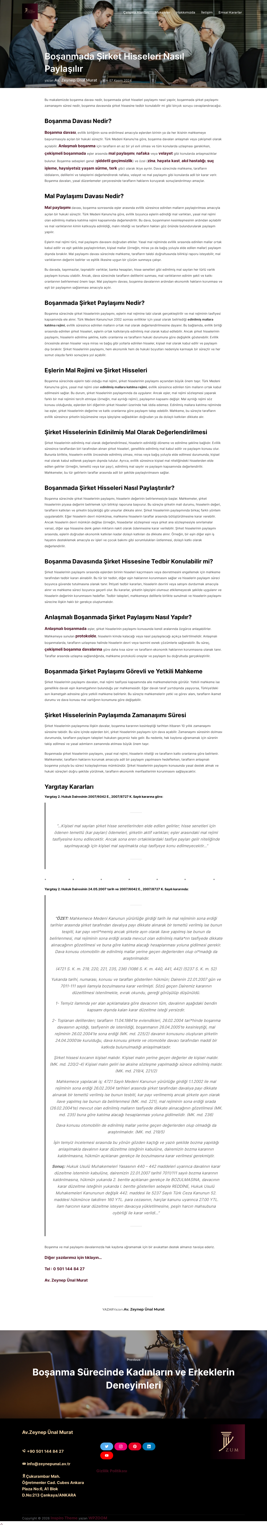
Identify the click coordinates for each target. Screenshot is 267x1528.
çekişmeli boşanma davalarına (73, 649)
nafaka (143, 153)
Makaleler (162, 12)
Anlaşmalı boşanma (77, 146)
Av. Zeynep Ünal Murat (75, 80)
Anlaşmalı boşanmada (66, 628)
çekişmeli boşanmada (65, 153)
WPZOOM (97, 1517)
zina (151, 160)
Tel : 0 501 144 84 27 (65, 1269)
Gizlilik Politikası (111, 1471)
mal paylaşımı (121, 153)
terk (113, 168)
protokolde (85, 636)
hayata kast (168, 160)
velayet (166, 153)
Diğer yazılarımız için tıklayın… (73, 1257)
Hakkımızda (185, 12)
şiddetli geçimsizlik (114, 160)
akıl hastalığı (193, 160)
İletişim (207, 12)
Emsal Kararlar (230, 12)
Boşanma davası (60, 132)
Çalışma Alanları (136, 12)
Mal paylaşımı (58, 207)
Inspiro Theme (64, 1517)
